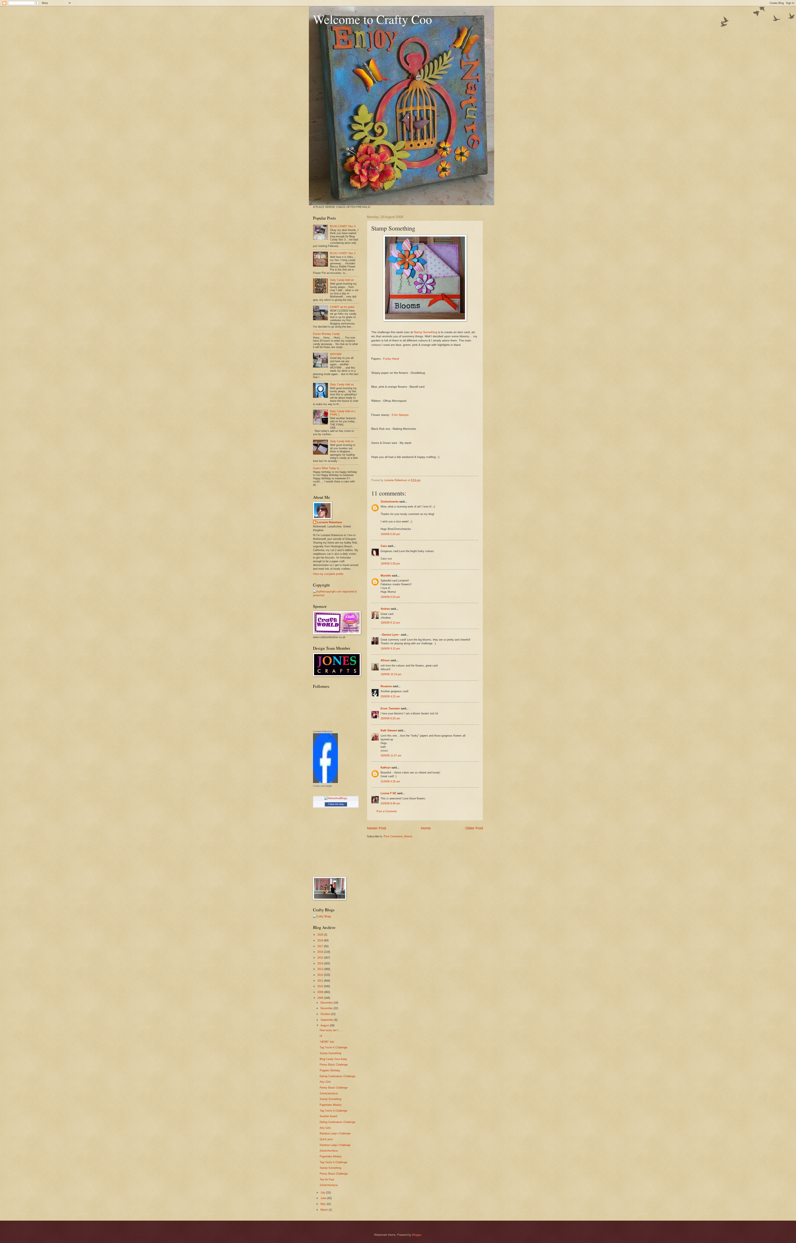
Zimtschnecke (389, 501)
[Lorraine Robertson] (325, 782)
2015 (320, 957)
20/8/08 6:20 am (390, 718)
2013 (320, 969)
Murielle (386, 575)
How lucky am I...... (331, 1030)
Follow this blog (335, 804)
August (325, 1025)
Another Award (328, 1116)
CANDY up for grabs (342, 306)
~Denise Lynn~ (390, 634)
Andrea (385, 608)
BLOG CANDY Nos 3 (343, 226)
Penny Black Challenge (334, 1064)
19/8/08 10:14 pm (391, 674)
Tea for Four (327, 1179)
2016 (320, 951)
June (323, 1198)
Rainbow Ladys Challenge (335, 1133)
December (327, 1002)
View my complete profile (328, 573)
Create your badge (322, 786)
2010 (320, 986)
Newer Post (376, 828)
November (327, 1008)
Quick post (326, 1139)
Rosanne (386, 686)
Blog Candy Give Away (333, 1059)
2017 (320, 946)
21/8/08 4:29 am (390, 781)
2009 (320, 992)
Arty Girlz (325, 1081)
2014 (320, 963)
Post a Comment (386, 811)
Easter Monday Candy (326, 333)
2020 (320, 934)
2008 (320, 997)
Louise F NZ (388, 793)
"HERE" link (327, 1041)
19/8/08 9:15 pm (390, 648)
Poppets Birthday (330, 1070)
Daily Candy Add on (342, 280)
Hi (321, 1036)
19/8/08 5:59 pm (390, 563)
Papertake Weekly (331, 1104)
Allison (385, 660)
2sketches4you (329, 1093)
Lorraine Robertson (329, 522)
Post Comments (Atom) (398, 836)
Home (426, 828)
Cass (384, 545)
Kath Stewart (389, 730)
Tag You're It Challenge (333, 1047)
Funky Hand (391, 358)
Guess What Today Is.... (327, 468)
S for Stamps (400, 414)
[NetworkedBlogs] (335, 798)
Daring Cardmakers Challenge (337, 1076)
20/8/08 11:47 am (391, 755)
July (323, 1192)
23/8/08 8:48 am (390, 803)
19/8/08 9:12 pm (390, 622)
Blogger (416, 1234)
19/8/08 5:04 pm (390, 534)
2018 (320, 940)
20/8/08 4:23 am (390, 696)
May (323, 1203)
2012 (320, 974)
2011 (320, 980)
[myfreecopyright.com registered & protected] (336, 595)
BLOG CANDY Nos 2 (343, 253)
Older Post (474, 828)
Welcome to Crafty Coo (372, 19)
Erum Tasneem (390, 708)
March (324, 1209)
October (325, 1014)
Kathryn (386, 767)
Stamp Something (425, 332)
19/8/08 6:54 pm (390, 596)
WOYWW (335, 354)
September (327, 1019)
